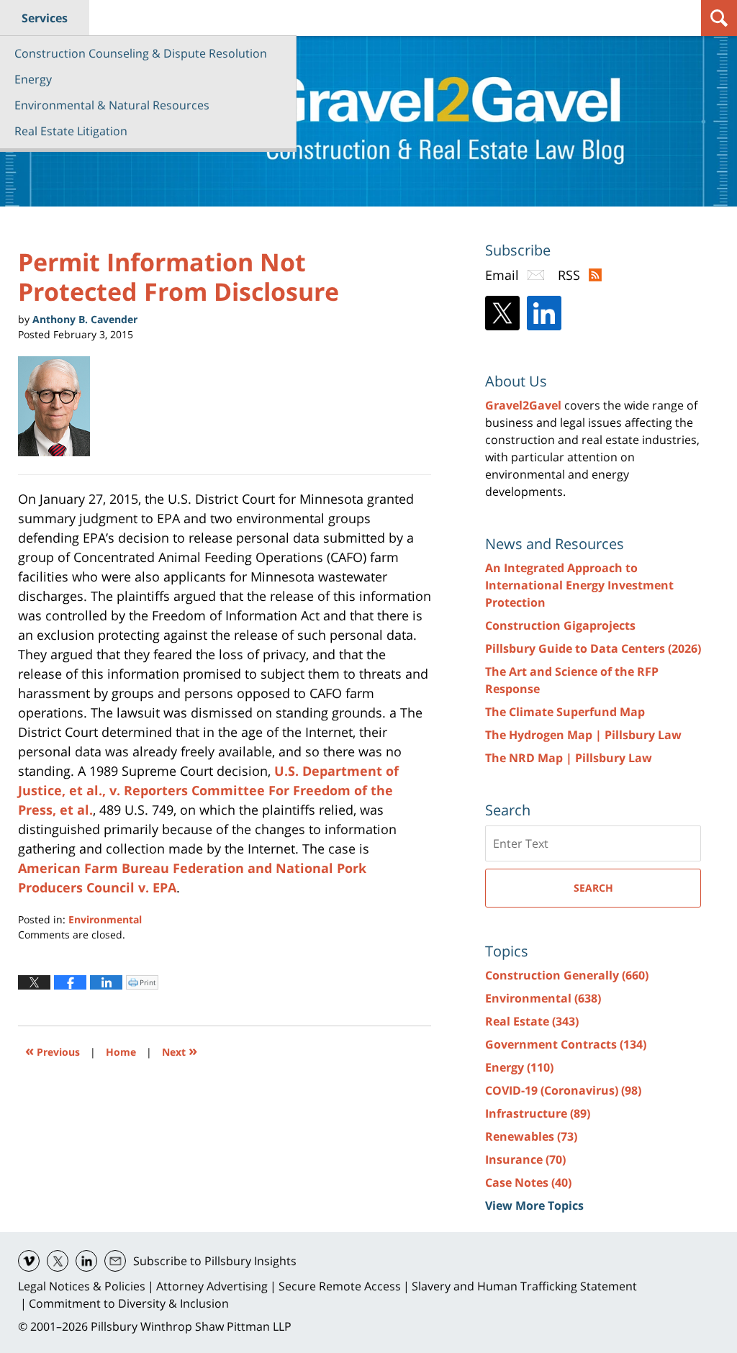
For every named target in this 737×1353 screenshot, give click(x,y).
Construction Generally (566, 975)
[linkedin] (86, 1261)
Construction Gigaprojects (560, 625)
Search (593, 888)
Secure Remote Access (340, 1286)
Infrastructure (537, 1113)
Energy (33, 79)
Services (45, 18)
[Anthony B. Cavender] (59, 406)
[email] (115, 1261)
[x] (57, 1261)
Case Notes (528, 1182)
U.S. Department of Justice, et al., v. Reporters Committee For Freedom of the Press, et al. (208, 790)
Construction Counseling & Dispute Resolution (140, 53)
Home (121, 1052)
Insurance (525, 1159)
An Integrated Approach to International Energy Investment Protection (579, 585)
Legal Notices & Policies (81, 1286)
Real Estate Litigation (70, 131)
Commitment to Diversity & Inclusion (129, 1303)
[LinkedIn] (544, 313)
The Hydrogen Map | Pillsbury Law (583, 735)
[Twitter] (502, 313)
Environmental (105, 919)
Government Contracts (565, 1044)
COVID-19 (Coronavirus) (563, 1090)
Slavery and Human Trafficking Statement (524, 1286)
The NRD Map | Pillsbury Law (568, 758)
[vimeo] (29, 1261)
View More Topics (534, 1205)
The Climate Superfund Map (565, 712)
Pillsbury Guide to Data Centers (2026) (593, 648)
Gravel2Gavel (523, 405)
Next (179, 1050)
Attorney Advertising (212, 1286)
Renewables (531, 1136)
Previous (52, 1050)
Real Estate (532, 1021)
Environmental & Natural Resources (111, 105)
